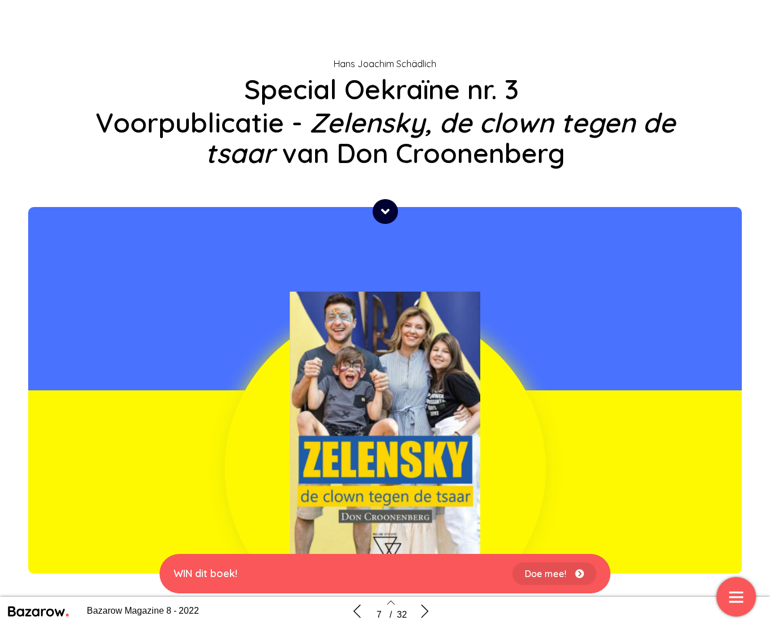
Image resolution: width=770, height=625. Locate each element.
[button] (385, 211)
